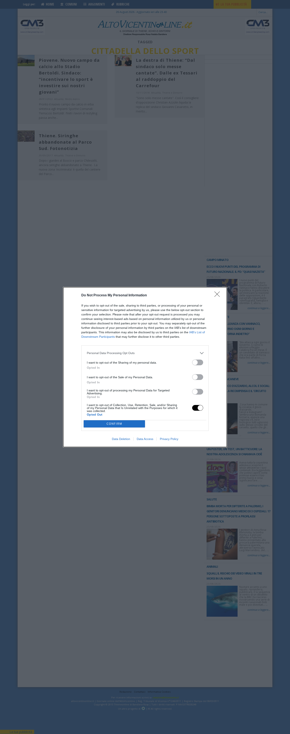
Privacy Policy (169, 439)
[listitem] (145, 353)
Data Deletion (121, 439)
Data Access (145, 439)
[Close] (218, 295)
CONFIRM (114, 423)
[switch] (197, 362)
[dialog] (145, 367)
